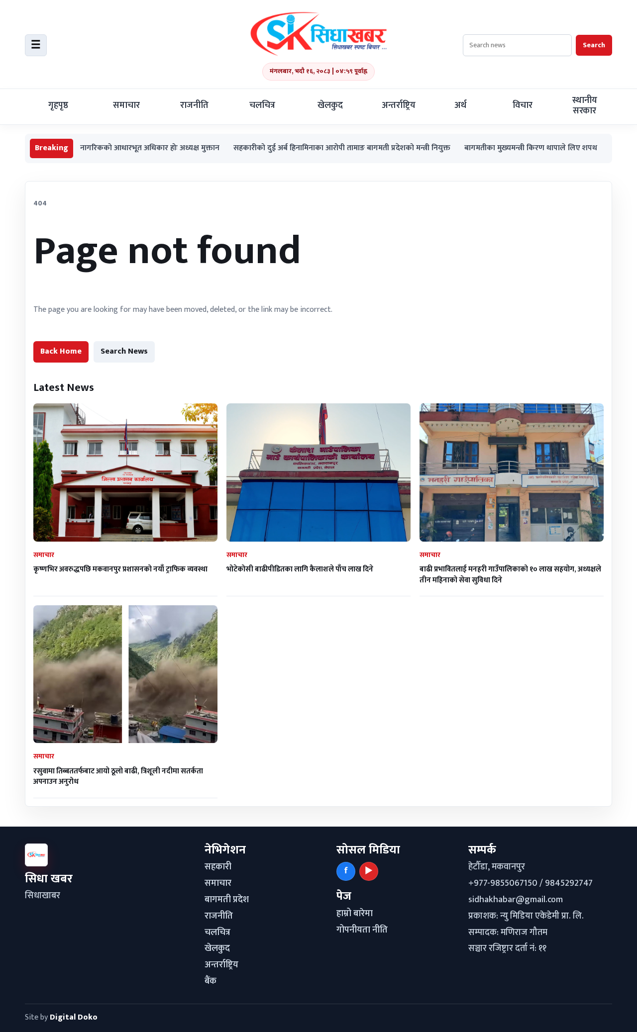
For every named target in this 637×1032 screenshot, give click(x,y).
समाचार (126, 105)
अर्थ (460, 105)
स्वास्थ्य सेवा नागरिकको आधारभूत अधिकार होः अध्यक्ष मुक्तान (96, 148)
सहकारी (218, 866)
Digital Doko (74, 1017)
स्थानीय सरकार (584, 105)
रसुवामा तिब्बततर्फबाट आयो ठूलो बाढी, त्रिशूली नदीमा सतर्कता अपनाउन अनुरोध (118, 776)
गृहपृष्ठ (58, 105)
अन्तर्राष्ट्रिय (399, 105)
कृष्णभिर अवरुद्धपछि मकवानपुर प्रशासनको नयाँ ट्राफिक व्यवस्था (120, 569)
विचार (522, 105)
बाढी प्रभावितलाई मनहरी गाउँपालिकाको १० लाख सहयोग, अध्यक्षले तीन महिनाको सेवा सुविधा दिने (510, 574)
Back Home (61, 351)
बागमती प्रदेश (227, 899)
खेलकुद (330, 105)
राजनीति (194, 105)
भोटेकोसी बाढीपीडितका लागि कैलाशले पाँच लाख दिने (299, 569)
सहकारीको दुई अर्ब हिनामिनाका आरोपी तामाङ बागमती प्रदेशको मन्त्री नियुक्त (307, 148)
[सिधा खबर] (318, 34)
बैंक (210, 981)
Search (594, 45)
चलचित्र (262, 105)
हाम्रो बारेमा (354, 913)
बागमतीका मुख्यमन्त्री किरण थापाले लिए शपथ (495, 148)
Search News (124, 351)
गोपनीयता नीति (362, 930)
